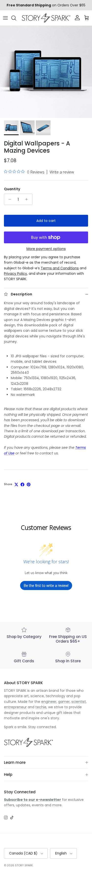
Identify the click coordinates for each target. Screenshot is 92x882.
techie (40, 707)
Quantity (12, 189)
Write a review (62, 172)
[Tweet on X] (16, 484)
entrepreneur (15, 707)
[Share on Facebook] (22, 484)
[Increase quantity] (28, 199)
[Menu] (5, 18)
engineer (48, 701)
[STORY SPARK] (46, 18)
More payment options (46, 249)
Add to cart (46, 220)
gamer (64, 701)
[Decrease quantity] (8, 199)
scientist (78, 701)
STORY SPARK (24, 865)
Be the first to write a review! (46, 585)
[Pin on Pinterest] (28, 484)
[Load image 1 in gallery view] (46, 72)
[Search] (16, 18)
